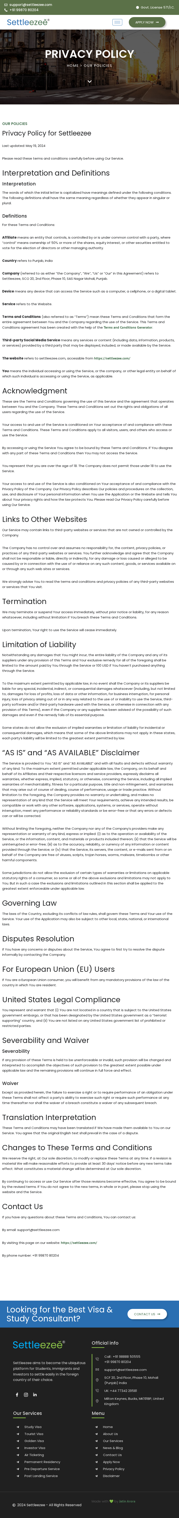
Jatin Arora (127, 1501)
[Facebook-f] (17, 1395)
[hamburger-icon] (117, 22)
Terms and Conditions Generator (128, 327)
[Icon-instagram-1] (26, 1395)
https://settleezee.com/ (112, 358)
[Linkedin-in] (35, 1395)
